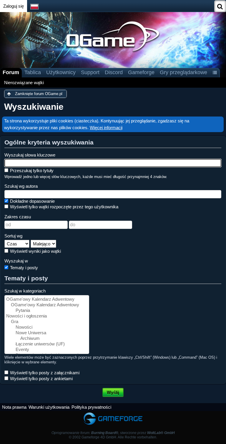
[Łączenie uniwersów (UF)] (47, 344)
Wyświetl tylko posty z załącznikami (44, 372)
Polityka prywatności (91, 407)
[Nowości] (47, 327)
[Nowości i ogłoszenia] (47, 316)
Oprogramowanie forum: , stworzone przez (113, 433)
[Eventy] (47, 349)
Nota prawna (14, 407)
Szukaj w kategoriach (25, 290)
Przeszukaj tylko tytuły (31, 170)
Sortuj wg (13, 235)
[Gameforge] (113, 413)
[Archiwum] (47, 338)
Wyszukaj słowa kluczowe (29, 154)
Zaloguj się (13, 6)
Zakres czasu (17, 216)
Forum (11, 72)
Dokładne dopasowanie (32, 201)
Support (90, 72)
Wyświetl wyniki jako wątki (35, 251)
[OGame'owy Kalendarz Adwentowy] (47, 299)
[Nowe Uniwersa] (47, 333)
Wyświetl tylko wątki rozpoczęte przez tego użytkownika (63, 206)
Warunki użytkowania (49, 407)
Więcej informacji (106, 127)
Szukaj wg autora (21, 186)
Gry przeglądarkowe (183, 72)
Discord (114, 72)
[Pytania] (47, 310)
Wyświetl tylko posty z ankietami (41, 378)
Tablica (32, 72)
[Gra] (47, 322)
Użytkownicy (61, 72)
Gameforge (141, 72)
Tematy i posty (23, 267)
